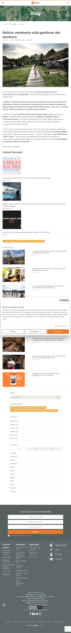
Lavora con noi (33, 557)
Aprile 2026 (14, 435)
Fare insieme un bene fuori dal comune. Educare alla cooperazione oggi (26, 179)
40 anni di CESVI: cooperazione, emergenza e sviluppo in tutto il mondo (26, 233)
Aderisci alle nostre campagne (35, 548)
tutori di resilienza (38, 410)
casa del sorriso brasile (25, 407)
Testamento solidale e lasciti (22, 574)
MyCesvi (58, 554)
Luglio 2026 (14, 424)
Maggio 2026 (14, 431)
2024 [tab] (35, 449)
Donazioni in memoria (19, 566)
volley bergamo (52, 410)
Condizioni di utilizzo (18, 621)
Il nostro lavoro (6, 546)
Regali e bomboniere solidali (19, 583)
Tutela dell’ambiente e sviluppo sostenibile (8, 566)
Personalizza (34, 331)
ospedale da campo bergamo (20, 410)
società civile (39, 241)
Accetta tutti (58, 331)
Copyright (8, 621)
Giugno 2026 (14, 428)
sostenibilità (28, 241)
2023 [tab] (52, 449)
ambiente (18, 241)
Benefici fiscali (41, 621)
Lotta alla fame (7, 557)
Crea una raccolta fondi (21, 562)
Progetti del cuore (21, 570)
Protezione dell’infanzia (6, 561)
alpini (13, 407)
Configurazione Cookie (59, 621)
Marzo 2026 (14, 438)
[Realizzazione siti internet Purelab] (35, 626)
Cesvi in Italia (6, 571)
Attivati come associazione (33, 553)
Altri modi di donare (22, 578)
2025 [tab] (18, 449)
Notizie (5, 40)
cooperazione (8, 241)
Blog (57, 550)
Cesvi (30, 40)
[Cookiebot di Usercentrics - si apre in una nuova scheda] (61, 300)
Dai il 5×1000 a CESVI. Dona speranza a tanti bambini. (20, 555)
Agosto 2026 (14, 421)
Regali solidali (60, 545)
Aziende (58, 559)
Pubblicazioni (7, 574)
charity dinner (40, 407)
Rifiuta (13, 331)
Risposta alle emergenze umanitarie (6, 552)
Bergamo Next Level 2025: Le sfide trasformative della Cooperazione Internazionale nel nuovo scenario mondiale (34, 206)
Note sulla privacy (30, 621)
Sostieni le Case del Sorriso (21, 548)
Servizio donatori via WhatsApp (37, 604)
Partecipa (34, 544)
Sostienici (20, 544)
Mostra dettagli (59, 326)
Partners (49, 621)
